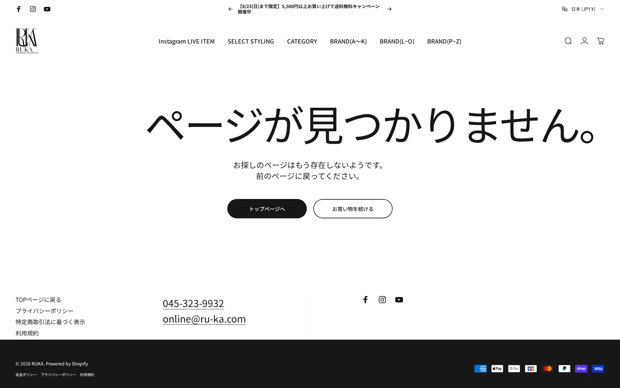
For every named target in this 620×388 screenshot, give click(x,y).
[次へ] (389, 9)
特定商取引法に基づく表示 (50, 321)
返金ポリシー (26, 374)
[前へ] (230, 9)
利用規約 (27, 333)
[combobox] (583, 9)
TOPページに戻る (38, 299)
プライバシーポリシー (45, 310)
